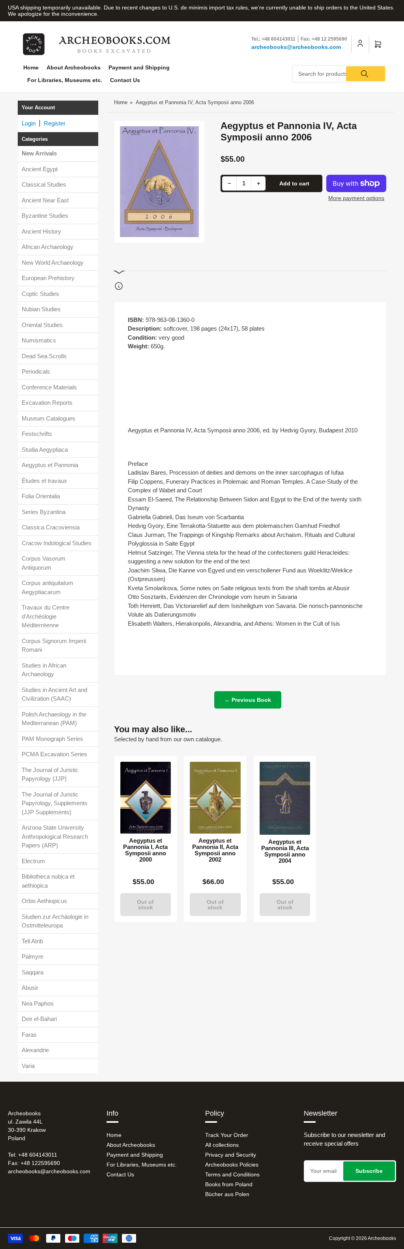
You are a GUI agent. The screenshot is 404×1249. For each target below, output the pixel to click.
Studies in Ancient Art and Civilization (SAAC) (54, 694)
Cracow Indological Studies (57, 543)
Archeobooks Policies (231, 1164)
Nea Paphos (38, 1003)
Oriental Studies (42, 325)
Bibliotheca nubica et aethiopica (48, 881)
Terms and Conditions (232, 1174)
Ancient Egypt (40, 169)
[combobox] (339, 73)
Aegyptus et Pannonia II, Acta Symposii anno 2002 (215, 850)
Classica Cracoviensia (51, 527)
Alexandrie (35, 1050)
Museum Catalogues (48, 418)
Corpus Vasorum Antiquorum (43, 563)
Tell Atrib (32, 941)
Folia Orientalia (41, 496)
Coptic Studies (40, 293)
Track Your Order (226, 1135)
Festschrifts (37, 433)
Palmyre (32, 956)
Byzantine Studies (45, 215)
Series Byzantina (43, 512)
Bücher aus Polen (227, 1194)
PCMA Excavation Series (54, 754)
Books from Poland (228, 1184)
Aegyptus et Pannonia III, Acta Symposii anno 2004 (285, 851)
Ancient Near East (45, 200)
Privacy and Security (230, 1155)
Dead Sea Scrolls (44, 356)
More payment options (356, 198)
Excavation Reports (47, 402)
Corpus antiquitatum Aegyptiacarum (47, 587)
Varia (28, 1065)
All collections (222, 1145)
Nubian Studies (41, 309)
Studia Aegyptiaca (45, 449)
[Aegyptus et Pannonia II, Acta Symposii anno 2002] (215, 797)
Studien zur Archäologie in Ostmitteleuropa (55, 921)
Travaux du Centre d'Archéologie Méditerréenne (45, 616)
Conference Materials (49, 387)
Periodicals (36, 371)
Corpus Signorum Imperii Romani (54, 645)
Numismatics (39, 340)
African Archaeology (47, 246)
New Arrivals (39, 153)
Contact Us (125, 80)
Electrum (33, 861)
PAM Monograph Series (52, 738)
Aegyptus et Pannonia (50, 465)
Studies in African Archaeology (44, 670)
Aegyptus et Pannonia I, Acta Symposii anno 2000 (145, 850)
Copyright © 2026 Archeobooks (362, 1238)
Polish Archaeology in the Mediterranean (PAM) (54, 719)
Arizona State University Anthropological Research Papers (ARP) (55, 836)
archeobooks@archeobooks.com (296, 47)
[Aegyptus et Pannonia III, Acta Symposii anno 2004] (285, 798)
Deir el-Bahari (39, 1018)
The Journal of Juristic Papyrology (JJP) (50, 774)
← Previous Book (247, 700)
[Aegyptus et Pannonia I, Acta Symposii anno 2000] (145, 798)
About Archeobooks (74, 67)
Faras (29, 1034)
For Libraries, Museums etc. (64, 80)
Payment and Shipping (139, 67)
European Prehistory (48, 278)
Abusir (30, 987)
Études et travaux (44, 480)
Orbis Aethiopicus (44, 900)
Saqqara (32, 972)
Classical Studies (44, 184)
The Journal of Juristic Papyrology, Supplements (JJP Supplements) (55, 803)
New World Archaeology (53, 262)
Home (31, 67)
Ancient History (41, 231)
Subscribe (369, 1171)
